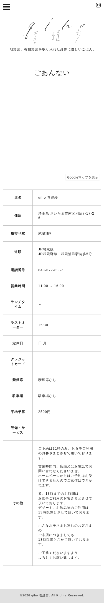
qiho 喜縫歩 (40, 595)
